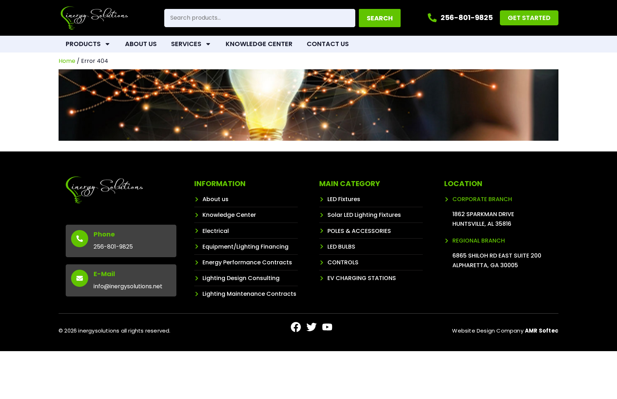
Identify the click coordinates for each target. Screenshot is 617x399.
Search (380, 18)
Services (186, 43)
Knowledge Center (259, 43)
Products (83, 43)
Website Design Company (505, 330)
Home (67, 61)
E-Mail (104, 273)
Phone (104, 234)
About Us (141, 43)
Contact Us (328, 43)
